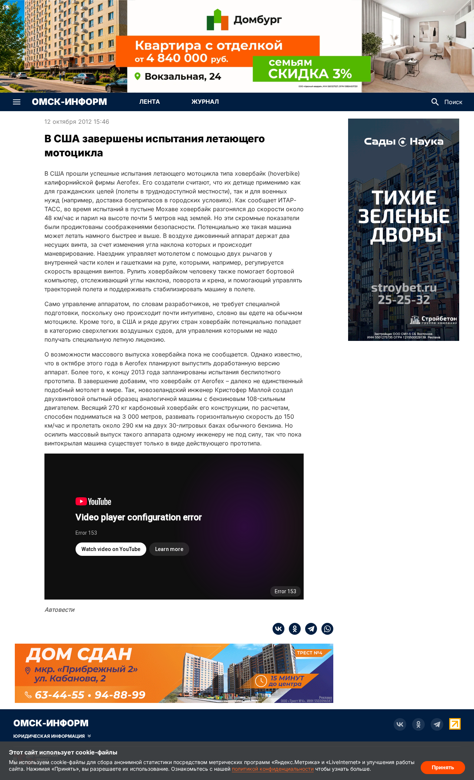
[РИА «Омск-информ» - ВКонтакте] (400, 724)
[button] (16, 102)
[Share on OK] (292, 629)
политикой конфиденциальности (273, 769)
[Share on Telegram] (309, 629)
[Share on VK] (278, 629)
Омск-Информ (69, 102)
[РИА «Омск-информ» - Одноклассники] (418, 724)
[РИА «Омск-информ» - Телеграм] (437, 724)
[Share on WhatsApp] (325, 629)
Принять (443, 767)
